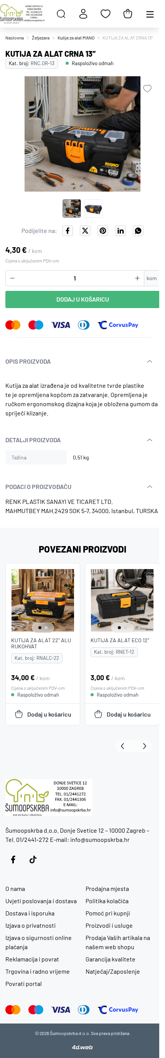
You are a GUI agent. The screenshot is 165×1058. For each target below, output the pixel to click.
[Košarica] (128, 14)
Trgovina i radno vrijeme (37, 971)
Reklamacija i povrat (32, 959)
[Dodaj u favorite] (147, 88)
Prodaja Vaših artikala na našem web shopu (118, 942)
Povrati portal (23, 983)
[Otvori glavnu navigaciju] (150, 14)
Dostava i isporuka (29, 913)
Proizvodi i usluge (109, 925)
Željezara (41, 37)
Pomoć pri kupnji (108, 913)
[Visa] (60, 325)
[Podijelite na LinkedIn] (120, 230)
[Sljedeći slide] (143, 746)
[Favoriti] (105, 14)
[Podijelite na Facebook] (67, 230)
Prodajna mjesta (107, 888)
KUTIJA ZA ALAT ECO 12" (120, 640)
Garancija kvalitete (110, 959)
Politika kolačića (107, 900)
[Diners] (84, 325)
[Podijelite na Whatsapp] (138, 230)
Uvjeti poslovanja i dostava (41, 900)
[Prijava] (83, 14)
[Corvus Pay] (117, 325)
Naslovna (14, 37)
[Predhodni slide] (124, 746)
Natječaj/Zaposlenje (113, 971)
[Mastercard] (13, 325)
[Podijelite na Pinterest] (102, 230)
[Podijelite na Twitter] (85, 230)
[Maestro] (35, 325)
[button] (72, 208)
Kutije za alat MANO (76, 37)
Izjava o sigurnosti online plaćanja (38, 942)
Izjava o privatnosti (30, 925)
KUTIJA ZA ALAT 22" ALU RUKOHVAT (41, 643)
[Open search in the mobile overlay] (61, 14)
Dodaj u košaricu (82, 299)
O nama (15, 888)
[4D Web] (82, 1047)
